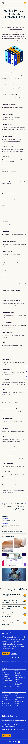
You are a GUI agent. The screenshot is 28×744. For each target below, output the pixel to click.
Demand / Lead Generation (7, 680)
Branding (3, 672)
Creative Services (5, 676)
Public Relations (18, 675)
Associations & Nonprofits (7, 693)
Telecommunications (19, 709)
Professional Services (19, 701)
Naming (16, 670)
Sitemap (24, 661)
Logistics (16, 693)
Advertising (4, 670)
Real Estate (17, 703)
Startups (16, 705)
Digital (3, 682)
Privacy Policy (19, 661)
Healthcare (4, 707)
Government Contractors (6, 705)
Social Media (17, 679)
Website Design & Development (18, 684)
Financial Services (5, 703)
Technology (17, 707)
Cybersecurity (4, 697)
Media (16, 695)
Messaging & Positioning (6, 686)
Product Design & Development (18, 673)
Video (16, 681)
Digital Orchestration (6, 684)
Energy (3, 701)
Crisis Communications (6, 678)
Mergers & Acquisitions (19, 697)
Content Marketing (5, 674)
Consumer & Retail (5, 695)
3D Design (17, 686)
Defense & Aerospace (6, 699)
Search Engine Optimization (20, 677)
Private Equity (17, 699)
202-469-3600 (16, 663)
